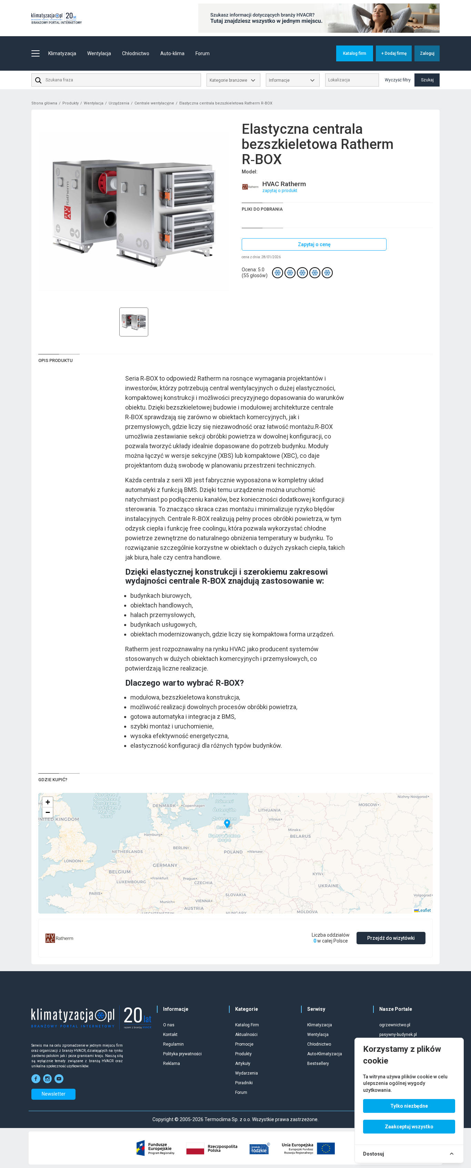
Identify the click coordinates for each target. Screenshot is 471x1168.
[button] (227, 823)
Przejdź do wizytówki (391, 938)
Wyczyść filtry (398, 80)
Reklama (171, 1063)
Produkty (70, 103)
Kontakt (170, 1034)
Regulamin (173, 1044)
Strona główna (44, 103)
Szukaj (427, 80)
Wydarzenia (246, 1073)
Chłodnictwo (319, 1044)
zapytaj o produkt (279, 190)
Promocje (244, 1044)
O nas (168, 1025)
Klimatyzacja (319, 1025)
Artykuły (242, 1063)
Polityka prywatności (182, 1053)
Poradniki (244, 1082)
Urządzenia (119, 103)
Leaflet (424, 910)
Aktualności (246, 1034)
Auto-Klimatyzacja (324, 1053)
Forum (203, 53)
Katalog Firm (247, 1025)
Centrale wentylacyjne (154, 103)
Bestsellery (318, 1063)
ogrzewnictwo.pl (394, 1025)
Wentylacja (93, 103)
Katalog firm (354, 53)
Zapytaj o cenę (314, 244)
